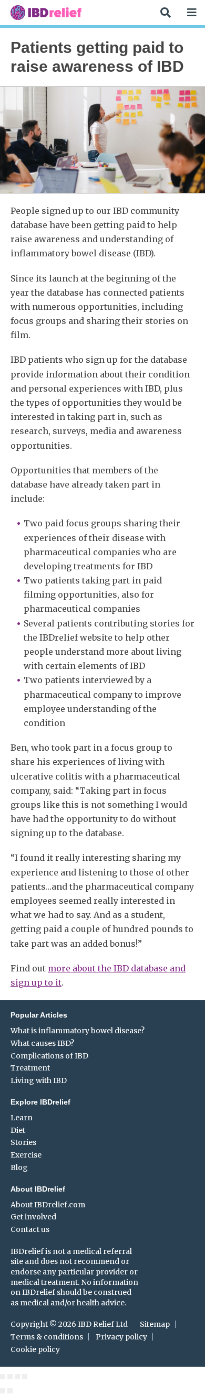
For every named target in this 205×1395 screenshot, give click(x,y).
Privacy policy (121, 1336)
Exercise (26, 1155)
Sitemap (155, 1324)
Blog (19, 1167)
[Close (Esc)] (2, 1376)
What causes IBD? (42, 1043)
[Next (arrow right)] (10, 1390)
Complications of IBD (49, 1056)
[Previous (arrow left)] (2, 1390)
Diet (18, 1130)
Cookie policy (35, 1349)
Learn (22, 1117)
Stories (23, 1142)
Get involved (33, 1216)
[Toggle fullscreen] (17, 1376)
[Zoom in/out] (24, 1376)
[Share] (10, 1376)
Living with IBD (39, 1080)
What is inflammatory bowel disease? (78, 1030)
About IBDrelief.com (48, 1204)
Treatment (30, 1068)
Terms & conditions (47, 1336)
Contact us (30, 1229)
